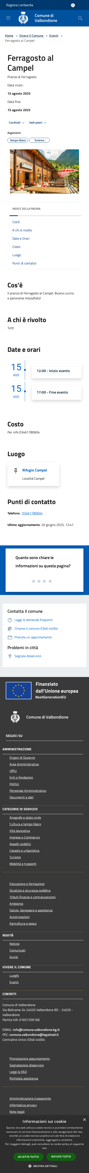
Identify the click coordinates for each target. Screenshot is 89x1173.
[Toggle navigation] (8, 17)
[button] (44, 1166)
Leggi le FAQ (18, 1071)
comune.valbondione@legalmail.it (34, 1034)
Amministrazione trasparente (30, 1098)
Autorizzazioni (20, 916)
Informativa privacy (23, 1105)
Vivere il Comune (31, 35)
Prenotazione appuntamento (30, 1058)
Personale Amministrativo (28, 790)
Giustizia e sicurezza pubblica (30, 890)
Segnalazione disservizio (27, 1065)
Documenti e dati (22, 797)
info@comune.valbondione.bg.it (36, 1029)
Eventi (53, 35)
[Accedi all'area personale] (73, 5)
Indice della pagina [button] (26, 208)
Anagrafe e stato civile (25, 817)
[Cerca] (80, 18)
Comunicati (17, 950)
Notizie (14, 943)
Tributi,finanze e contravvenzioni (33, 897)
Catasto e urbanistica (24, 850)
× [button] (84, 1119)
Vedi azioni (36, 122)
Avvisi (14, 956)
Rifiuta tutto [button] (61, 1156)
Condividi (15, 122)
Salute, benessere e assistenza (31, 910)
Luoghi (14, 975)
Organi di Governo (22, 757)
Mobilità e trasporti (23, 863)
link (44, 1148)
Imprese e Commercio (25, 837)
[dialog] (44, 1144)
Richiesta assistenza (24, 1078)
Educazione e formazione (27, 883)
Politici (14, 784)
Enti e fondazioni (21, 777)
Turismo (15, 857)
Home (9, 35)
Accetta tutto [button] (28, 1157)
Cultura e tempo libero (25, 824)
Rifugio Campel (34, 470)
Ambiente (16, 903)
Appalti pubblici (20, 843)
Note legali (17, 1111)
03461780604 (32, 513)
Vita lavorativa (20, 830)
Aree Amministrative (24, 764)
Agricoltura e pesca (23, 923)
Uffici (13, 770)
